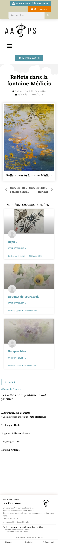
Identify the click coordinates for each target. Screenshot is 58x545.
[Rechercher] (48, 15)
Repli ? (12, 242)
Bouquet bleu (17, 351)
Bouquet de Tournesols (23, 296)
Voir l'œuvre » (17, 248)
